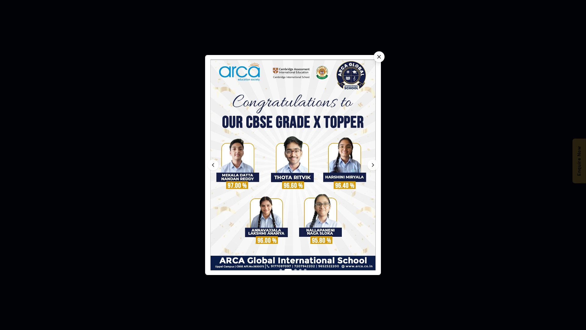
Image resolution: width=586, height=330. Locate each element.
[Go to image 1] (281, 270)
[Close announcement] (379, 56)
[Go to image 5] (305, 270)
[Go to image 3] (295, 270)
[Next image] (372, 165)
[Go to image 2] (288, 270)
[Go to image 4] (300, 270)
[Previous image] (213, 165)
